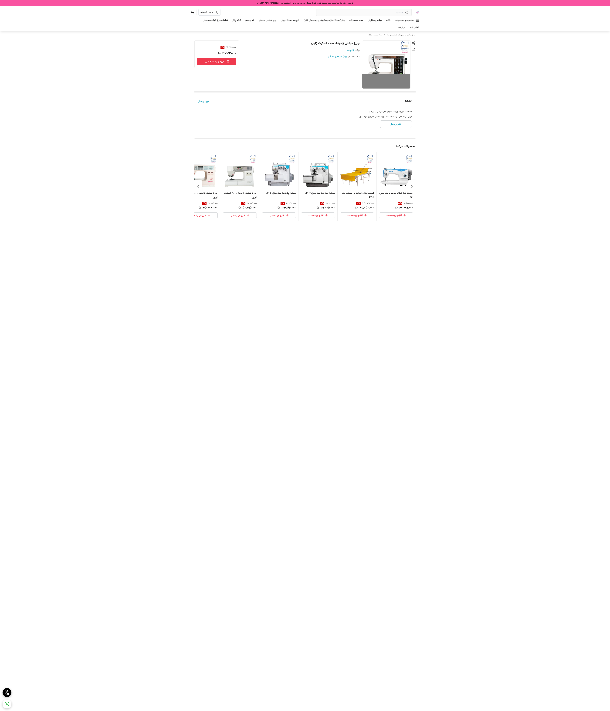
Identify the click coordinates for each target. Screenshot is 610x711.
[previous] (412, 186)
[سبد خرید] (192, 12)
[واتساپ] (7, 704)
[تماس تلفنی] (7, 692)
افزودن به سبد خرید (214, 61)
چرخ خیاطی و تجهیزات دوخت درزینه (401, 35)
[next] (198, 186)
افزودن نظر (204, 101)
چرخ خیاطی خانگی (375, 35)
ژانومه (350, 50)
